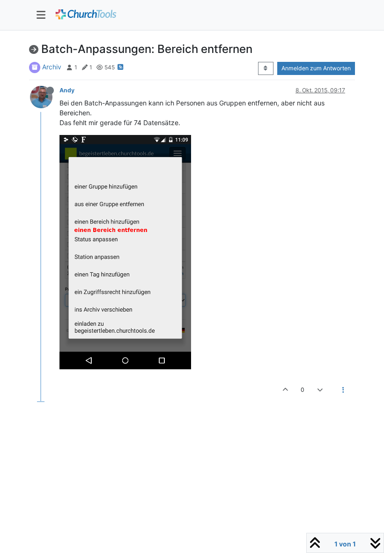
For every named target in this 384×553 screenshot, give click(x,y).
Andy (66, 90)
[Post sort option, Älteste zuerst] (265, 68)
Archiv (51, 67)
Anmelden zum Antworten (316, 68)
